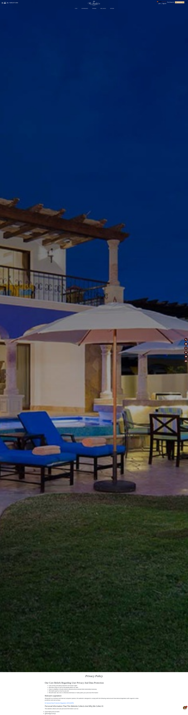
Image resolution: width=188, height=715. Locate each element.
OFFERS (112, 8)
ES (186, 2)
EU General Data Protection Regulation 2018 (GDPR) (59, 703)
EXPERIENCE (85, 8)
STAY (76, 8)
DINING (94, 8)
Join (160, 3)
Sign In (164, 3)
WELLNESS (103, 8)
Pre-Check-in (170, 2)
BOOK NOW (179, 2)
